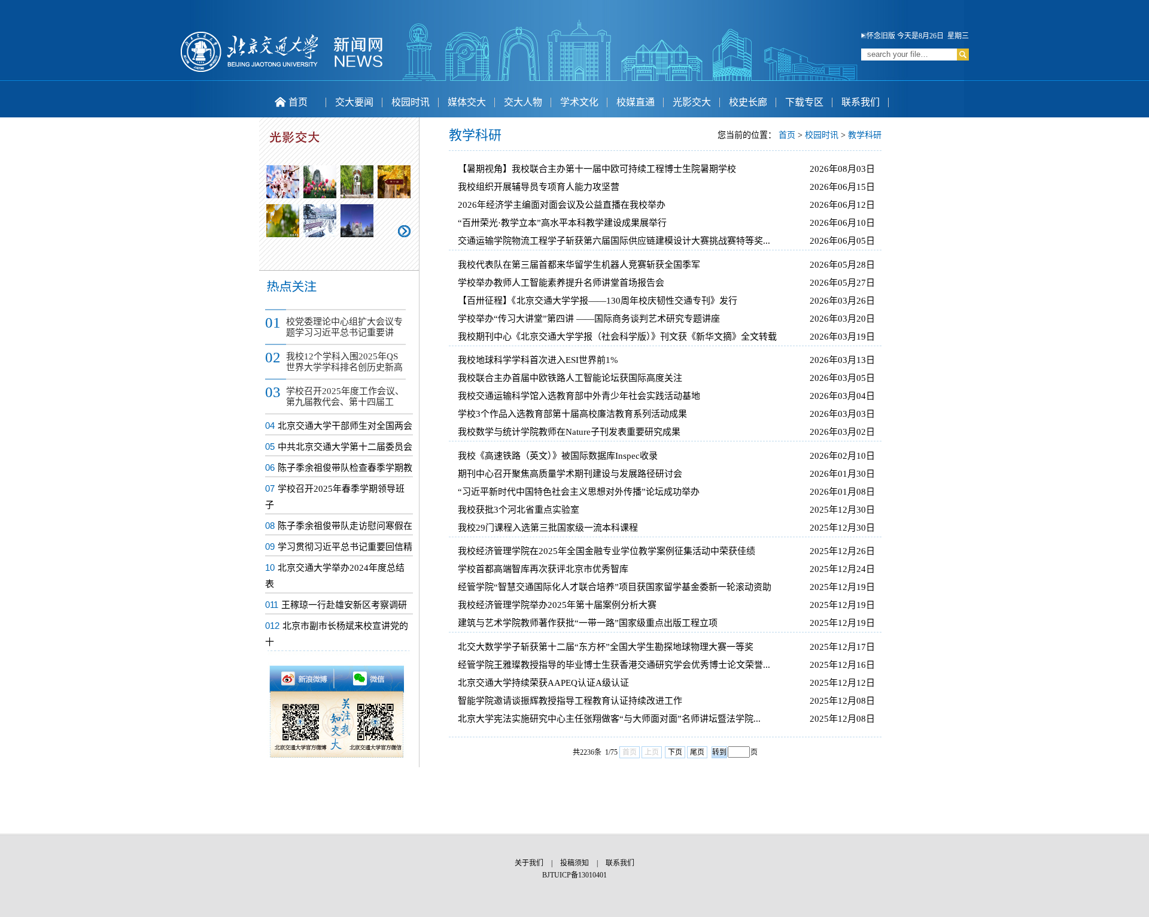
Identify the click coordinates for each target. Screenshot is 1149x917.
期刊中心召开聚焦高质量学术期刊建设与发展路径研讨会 (570, 474)
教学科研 (864, 135)
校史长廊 (748, 102)
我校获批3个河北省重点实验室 (518, 510)
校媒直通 (635, 102)
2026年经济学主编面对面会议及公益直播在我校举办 (561, 205)
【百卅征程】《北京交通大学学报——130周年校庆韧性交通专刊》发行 (597, 300)
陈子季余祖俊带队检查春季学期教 (345, 468)
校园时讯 (410, 102)
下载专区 (804, 102)
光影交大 (692, 102)
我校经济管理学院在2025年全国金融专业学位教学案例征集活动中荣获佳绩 (606, 551)
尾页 (697, 752)
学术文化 (579, 102)
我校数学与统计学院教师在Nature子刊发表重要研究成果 (569, 432)
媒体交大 (467, 102)
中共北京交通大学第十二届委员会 (345, 447)
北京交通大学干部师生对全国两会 (345, 426)
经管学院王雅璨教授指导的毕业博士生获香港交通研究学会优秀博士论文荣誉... (614, 665)
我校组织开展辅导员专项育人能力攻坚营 (538, 187)
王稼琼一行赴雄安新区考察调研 (344, 605)
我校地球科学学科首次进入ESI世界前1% (538, 360)
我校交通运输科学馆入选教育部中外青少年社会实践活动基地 (579, 396)
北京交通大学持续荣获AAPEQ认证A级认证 (543, 683)
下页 (675, 752)
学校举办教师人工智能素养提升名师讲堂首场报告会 (561, 282)
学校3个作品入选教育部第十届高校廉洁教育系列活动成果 (572, 414)
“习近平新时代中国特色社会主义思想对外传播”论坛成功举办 (579, 492)
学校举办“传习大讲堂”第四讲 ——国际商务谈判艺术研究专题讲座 (589, 318)
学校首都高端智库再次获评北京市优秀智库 (543, 569)
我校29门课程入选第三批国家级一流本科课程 (548, 527)
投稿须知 (574, 863)
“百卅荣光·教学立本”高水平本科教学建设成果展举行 (562, 223)
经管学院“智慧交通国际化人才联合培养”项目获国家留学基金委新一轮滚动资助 (614, 587)
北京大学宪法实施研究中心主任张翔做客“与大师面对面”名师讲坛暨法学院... (609, 719)
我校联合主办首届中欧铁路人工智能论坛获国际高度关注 (570, 378)
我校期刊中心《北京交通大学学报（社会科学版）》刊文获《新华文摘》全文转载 (617, 336)
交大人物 (523, 102)
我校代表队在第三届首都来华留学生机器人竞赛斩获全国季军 (579, 265)
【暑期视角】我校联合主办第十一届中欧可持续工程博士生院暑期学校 (597, 169)
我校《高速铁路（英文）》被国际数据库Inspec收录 (558, 456)
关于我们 (529, 863)
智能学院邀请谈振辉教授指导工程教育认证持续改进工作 (570, 701)
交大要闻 (354, 102)
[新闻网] (282, 70)
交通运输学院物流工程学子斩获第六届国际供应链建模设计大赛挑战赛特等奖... (614, 241)
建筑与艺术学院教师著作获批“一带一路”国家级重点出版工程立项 (588, 623)
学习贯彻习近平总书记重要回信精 (345, 547)
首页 (298, 102)
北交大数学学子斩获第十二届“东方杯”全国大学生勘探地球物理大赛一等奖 (605, 647)
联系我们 (860, 102)
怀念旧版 (881, 36)
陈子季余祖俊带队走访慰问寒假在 (345, 526)
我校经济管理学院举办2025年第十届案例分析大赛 (557, 605)
